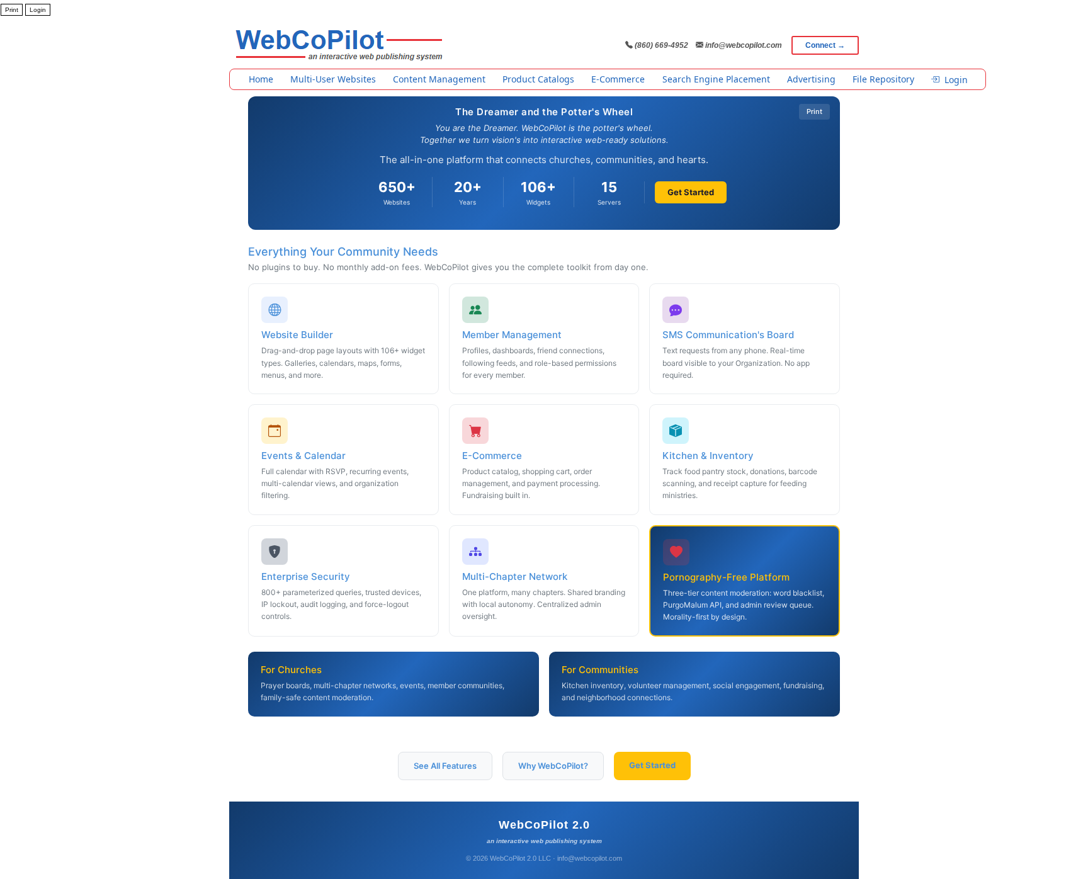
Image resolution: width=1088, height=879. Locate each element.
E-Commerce (618, 79)
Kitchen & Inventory (708, 456)
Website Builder (297, 335)
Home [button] (261, 79)
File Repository (883, 79)
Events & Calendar (303, 456)
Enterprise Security (305, 576)
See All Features (445, 766)
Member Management (512, 335)
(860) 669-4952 (660, 45)
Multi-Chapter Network (514, 576)
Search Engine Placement (716, 79)
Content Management (439, 79)
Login (956, 80)
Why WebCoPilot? (553, 766)
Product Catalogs (538, 79)
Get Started (690, 192)
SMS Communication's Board (728, 335)
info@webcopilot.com (742, 45)
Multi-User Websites (333, 79)
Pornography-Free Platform (726, 577)
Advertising (811, 79)
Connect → (825, 45)
